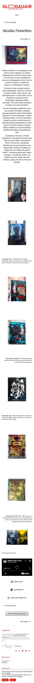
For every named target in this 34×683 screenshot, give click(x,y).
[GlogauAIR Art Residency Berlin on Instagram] (19, 650)
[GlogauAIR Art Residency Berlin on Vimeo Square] (25, 650)
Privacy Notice (5, 661)
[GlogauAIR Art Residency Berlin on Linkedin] (29, 650)
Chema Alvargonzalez (21, 634)
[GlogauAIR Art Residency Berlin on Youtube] (22, 650)
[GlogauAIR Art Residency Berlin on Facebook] (16, 650)
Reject (12, 680)
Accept (5, 680)
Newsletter (4, 662)
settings (20, 676)
